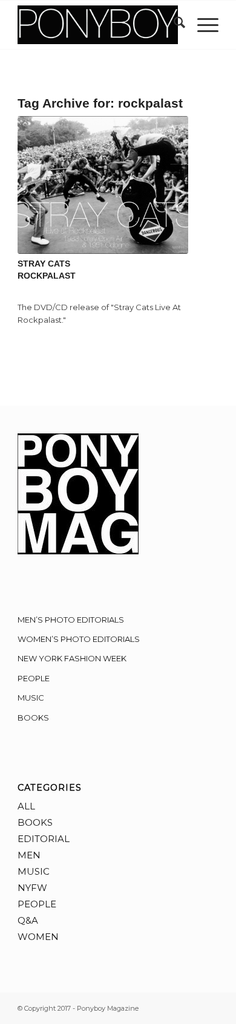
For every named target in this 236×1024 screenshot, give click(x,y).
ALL (26, 806)
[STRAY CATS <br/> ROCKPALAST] (103, 185)
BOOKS (33, 717)
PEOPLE (34, 678)
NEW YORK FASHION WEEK (72, 658)
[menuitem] (173, 25)
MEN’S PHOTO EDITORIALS (71, 619)
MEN (29, 855)
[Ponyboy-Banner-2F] (98, 25)
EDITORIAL (44, 838)
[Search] (173, 25)
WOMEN (38, 936)
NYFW (32, 887)
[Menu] (201, 25)
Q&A (28, 920)
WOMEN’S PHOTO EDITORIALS (79, 639)
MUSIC (31, 697)
